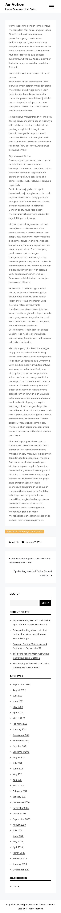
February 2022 (20, 723)
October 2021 (20, 746)
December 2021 (21, 735)
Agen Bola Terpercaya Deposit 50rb (25, 531)
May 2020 (18, 841)
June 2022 (18, 701)
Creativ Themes (34, 908)
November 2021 (21, 740)
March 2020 (19, 852)
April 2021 (17, 779)
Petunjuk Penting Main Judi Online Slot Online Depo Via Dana (30, 560)
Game (16, 886)
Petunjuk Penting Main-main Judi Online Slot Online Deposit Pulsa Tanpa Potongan (30, 634)
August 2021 (19, 757)
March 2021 (18, 785)
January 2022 (20, 729)
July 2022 (17, 695)
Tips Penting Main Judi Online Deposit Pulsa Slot (32, 573)
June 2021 (18, 768)
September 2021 (21, 751)
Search (15, 594)
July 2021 (17, 763)
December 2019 (21, 869)
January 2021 (19, 796)
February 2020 (20, 858)
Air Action (14, 4)
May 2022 (18, 707)
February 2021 (20, 791)
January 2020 (20, 864)
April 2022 (18, 712)
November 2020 (21, 808)
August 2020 (19, 824)
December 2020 (21, 802)
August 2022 (19, 690)
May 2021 (17, 774)
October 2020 (20, 813)
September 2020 (21, 819)
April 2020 (18, 847)
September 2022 (21, 684)
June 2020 (18, 836)
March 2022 (19, 718)
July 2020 (18, 830)
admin (15, 542)
